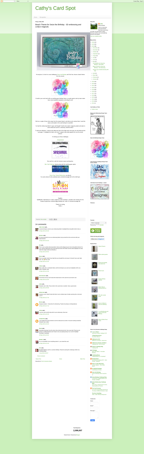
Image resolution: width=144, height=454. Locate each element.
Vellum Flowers (101, 246)
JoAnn (40, 310)
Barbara (41, 235)
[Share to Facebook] (55, 219)
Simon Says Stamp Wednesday (57, 175)
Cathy (101, 23)
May (94, 61)
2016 (93, 95)
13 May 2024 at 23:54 (44, 279)
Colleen (41, 266)
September (95, 53)
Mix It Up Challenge (49, 164)
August (94, 55)
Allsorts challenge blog (97, 346)
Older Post (82, 359)
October (95, 51)
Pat (40, 245)
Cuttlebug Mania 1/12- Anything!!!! (99, 356)
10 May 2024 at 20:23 (44, 240)
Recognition (43, 17)
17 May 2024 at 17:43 (44, 297)
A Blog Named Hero (97, 335)
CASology (94, 350)
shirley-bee (41, 292)
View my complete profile (96, 36)
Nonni (40, 328)
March (94, 75)
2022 (93, 83)
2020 (93, 87)
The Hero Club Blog (96, 393)
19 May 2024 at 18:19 (44, 324)
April (94, 73)
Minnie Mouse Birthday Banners (102, 287)
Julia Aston (41, 227)
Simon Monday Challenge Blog (99, 377)
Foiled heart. (101, 270)
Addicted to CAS (96, 339)
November (95, 49)
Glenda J (41, 339)
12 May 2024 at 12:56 (44, 271)
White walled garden (103, 254)
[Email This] (50, 219)
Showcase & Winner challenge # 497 (99, 333)
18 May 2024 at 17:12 (44, 305)
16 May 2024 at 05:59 (44, 287)
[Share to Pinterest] (56, 219)
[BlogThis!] (51, 219)
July (94, 57)
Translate (101, 225)
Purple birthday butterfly (101, 279)
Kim (40, 347)
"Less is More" (95, 332)
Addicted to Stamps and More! (99, 342)
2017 (93, 93)
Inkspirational (60, 139)
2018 (93, 91)
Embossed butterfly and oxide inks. (102, 263)
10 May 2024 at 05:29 (44, 231)
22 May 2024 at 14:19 (44, 343)
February (95, 77)
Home (35, 17)
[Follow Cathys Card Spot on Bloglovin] (97, 239)
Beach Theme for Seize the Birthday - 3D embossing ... (99, 67)
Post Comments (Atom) (47, 361)
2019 (93, 89)
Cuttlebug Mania (96, 355)
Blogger (78, 435)
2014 (93, 99)
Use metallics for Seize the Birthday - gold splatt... (99, 64)
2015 (93, 97)
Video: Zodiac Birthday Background (99, 394)
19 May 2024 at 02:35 (44, 314)
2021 (93, 85)
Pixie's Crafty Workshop (98, 363)
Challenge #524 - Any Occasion (98, 344)
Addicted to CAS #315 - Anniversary (99, 340)
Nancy (40, 256)
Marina (40, 302)
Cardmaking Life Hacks (97, 369)
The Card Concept (96, 388)
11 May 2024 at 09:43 (44, 251)
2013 (93, 101)
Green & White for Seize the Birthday (102, 304)
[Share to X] (53, 219)
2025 (93, 44)
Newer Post (38, 359)
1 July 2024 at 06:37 (43, 353)
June (94, 59)
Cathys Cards (95, 109)
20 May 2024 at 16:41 (44, 335)
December (95, 47)
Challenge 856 (95, 347)
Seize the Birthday (62, 74)
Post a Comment (41, 356)
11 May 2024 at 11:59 (44, 261)
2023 (93, 81)
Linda (40, 284)
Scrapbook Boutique (97, 368)
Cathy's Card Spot (55, 8)
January (95, 79)
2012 (93, 103)
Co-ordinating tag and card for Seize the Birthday (103, 312)
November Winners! (96, 336)
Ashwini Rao (42, 318)
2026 (93, 42)
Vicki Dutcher (42, 275)
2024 (93, 46)
